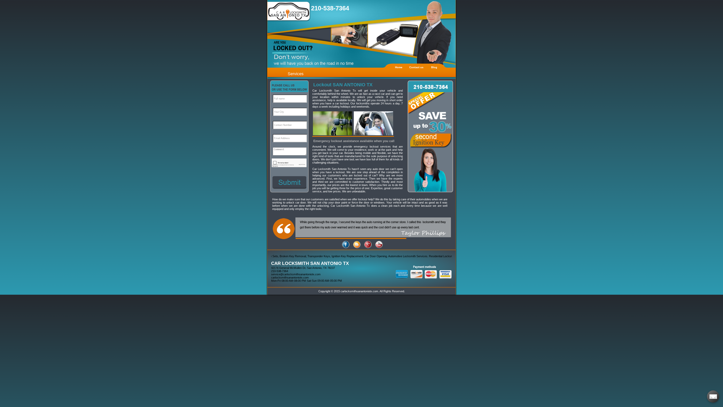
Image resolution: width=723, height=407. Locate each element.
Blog (434, 67)
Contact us (416, 67)
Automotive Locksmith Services (389, 256)
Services (296, 73)
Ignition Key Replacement (329, 256)
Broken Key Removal (275, 256)
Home (398, 67)
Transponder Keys (300, 256)
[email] (296, 274)
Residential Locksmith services (430, 256)
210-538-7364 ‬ (331, 8)
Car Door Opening (357, 256)
